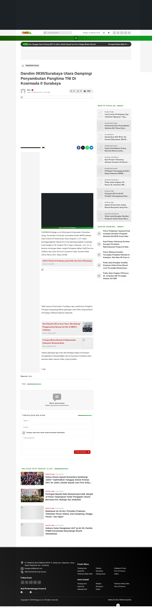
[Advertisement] (76, 15)
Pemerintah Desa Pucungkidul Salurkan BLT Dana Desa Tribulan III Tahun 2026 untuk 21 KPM (117, 127)
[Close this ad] (118, 605)
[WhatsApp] (87, 148)
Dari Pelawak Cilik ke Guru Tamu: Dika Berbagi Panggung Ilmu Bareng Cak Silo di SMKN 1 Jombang (61, 327)
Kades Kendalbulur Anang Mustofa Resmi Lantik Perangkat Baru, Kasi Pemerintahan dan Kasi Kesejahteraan (115, 149)
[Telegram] (129, 32)
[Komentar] (78, 91)
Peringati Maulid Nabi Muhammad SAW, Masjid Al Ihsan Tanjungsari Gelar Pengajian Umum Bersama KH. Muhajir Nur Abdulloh (69, 497)
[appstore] (25, 592)
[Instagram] (121, 32)
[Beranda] (76, 38)
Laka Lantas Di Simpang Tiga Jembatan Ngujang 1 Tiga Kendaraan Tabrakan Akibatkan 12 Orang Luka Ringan (116, 115)
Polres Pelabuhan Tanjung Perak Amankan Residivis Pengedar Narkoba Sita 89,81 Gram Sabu (116, 233)
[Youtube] (35, 582)
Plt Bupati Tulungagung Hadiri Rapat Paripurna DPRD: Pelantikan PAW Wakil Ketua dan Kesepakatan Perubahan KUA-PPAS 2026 (117, 172)
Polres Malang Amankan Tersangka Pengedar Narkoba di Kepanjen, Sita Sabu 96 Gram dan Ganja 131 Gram (117, 255)
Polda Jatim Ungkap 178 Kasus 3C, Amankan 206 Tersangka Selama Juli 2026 (116, 183)
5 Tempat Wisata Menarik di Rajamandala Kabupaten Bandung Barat (59, 341)
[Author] (23, 91)
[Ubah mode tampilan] (103, 33)
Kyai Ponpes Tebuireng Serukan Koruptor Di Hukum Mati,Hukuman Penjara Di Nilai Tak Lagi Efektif (117, 161)
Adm (29, 90)
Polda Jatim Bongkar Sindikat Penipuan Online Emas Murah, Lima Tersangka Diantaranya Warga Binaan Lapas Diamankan (117, 217)
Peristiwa (50, 474)
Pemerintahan (32, 65)
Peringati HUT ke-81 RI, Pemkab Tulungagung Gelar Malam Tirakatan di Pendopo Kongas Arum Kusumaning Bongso (116, 195)
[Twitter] (118, 32)
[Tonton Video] (108, 33)
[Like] (71, 91)
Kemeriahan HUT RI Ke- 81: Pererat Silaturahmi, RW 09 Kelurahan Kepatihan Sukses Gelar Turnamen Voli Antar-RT (117, 138)
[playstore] (34, 592)
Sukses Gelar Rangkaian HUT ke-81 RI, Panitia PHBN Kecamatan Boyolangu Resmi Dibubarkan (68, 531)
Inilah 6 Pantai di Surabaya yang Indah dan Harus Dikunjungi (67, 261)
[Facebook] (114, 32)
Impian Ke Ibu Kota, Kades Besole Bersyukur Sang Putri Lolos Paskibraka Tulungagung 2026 (116, 206)
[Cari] (45, 32)
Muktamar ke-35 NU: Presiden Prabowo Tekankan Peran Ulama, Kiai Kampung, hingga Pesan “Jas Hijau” (69, 514)
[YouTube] (125, 32)
